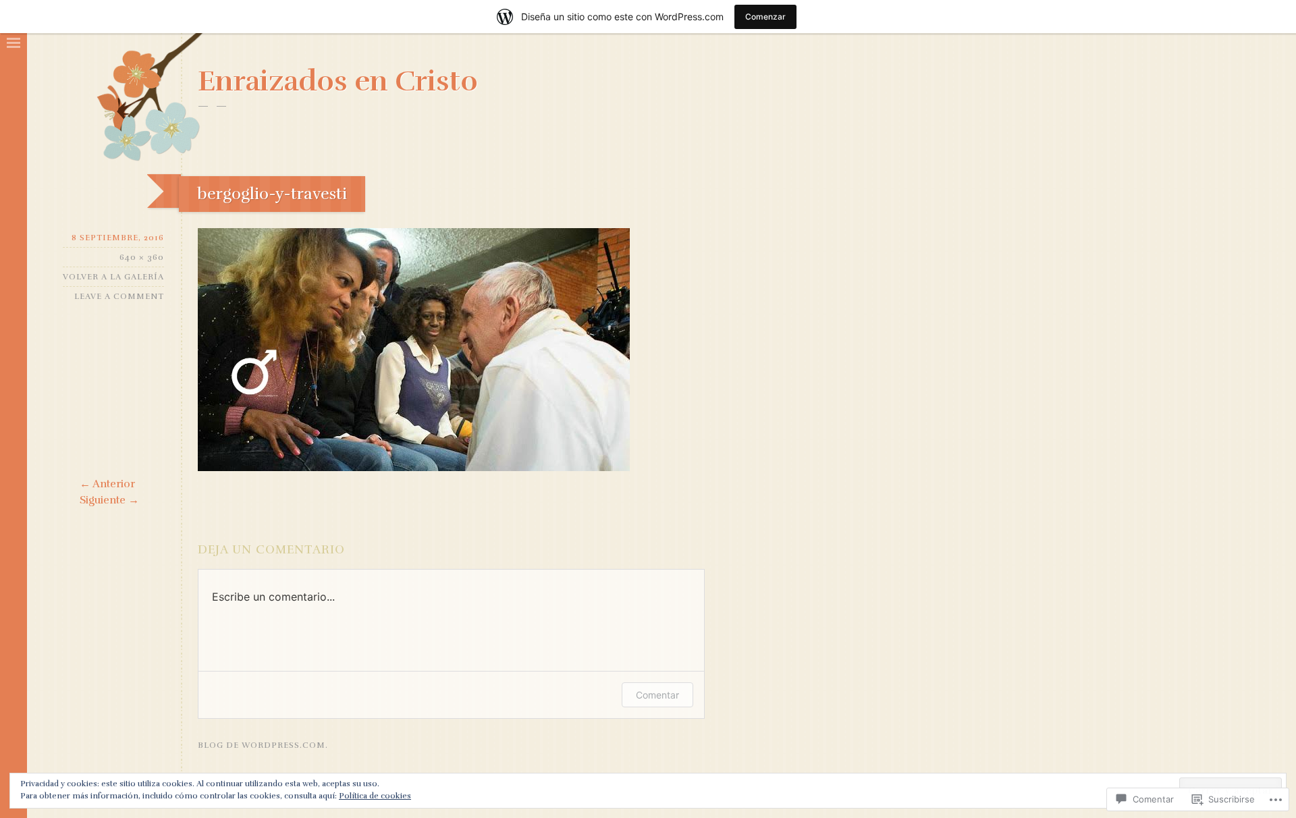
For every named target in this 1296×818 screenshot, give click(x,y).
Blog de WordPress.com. (263, 745)
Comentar (657, 695)
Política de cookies (375, 795)
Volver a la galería (113, 276)
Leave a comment (119, 296)
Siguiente (109, 500)
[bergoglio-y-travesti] (414, 467)
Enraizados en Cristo (338, 81)
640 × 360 (141, 257)
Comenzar (765, 16)
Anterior (107, 484)
